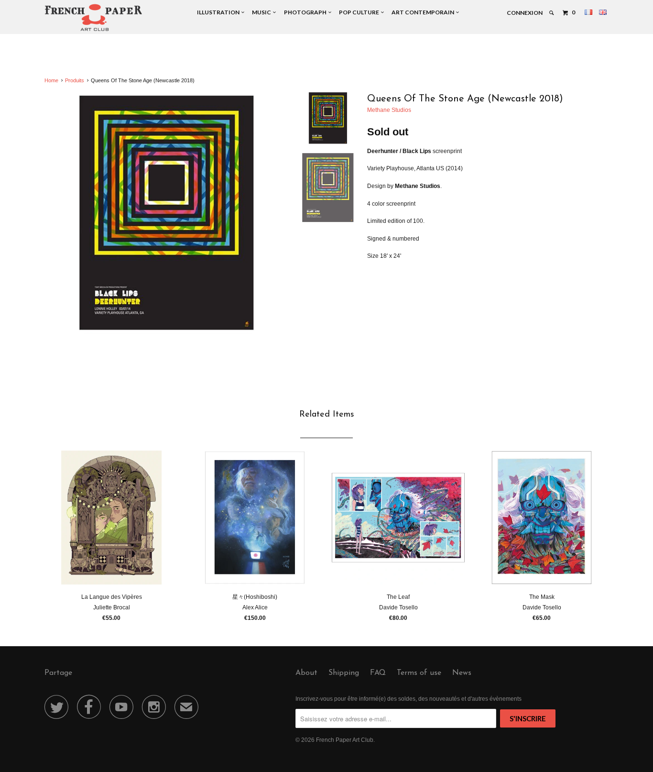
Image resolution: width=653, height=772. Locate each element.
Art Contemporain (424, 12)
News (461, 673)
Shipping (343, 673)
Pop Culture (360, 12)
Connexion (525, 12)
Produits (74, 80)
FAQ (378, 673)
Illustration (219, 12)
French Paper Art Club (344, 740)
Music (262, 12)
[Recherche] (551, 13)
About (306, 673)
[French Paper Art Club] (93, 17)
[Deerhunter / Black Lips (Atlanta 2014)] (166, 213)
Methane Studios (389, 110)
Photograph (306, 12)
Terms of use (419, 673)
